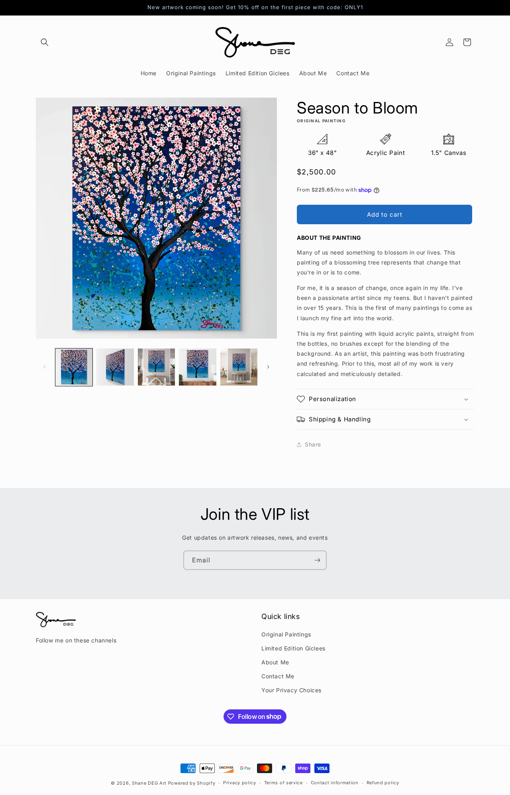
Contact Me (277, 676)
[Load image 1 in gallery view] (73, 367)
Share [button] (313, 444)
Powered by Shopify (192, 783)
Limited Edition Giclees (293, 648)
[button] (44, 42)
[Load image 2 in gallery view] (114, 367)
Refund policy (383, 782)
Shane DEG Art (149, 783)
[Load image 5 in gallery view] (238, 367)
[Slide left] (44, 367)
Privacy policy (239, 782)
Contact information (335, 782)
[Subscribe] (317, 560)
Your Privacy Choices (291, 690)
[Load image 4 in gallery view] (197, 367)
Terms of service (283, 782)
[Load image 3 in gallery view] (156, 367)
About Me (275, 662)
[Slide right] (268, 367)
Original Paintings (286, 634)
